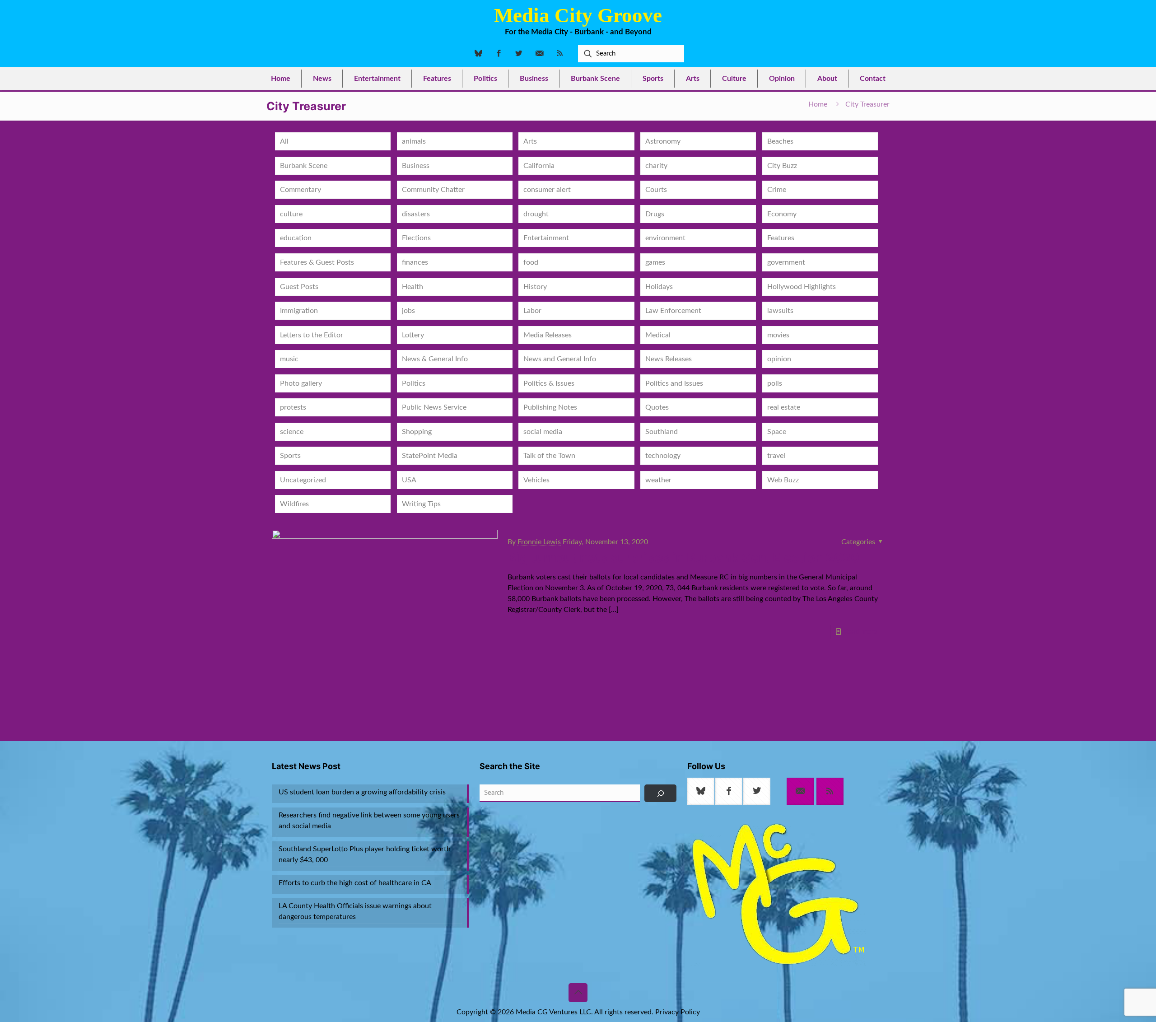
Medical (658, 335)
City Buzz (782, 165)
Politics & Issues (548, 383)
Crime (776, 189)
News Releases (668, 359)
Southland (661, 431)
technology (663, 455)
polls (774, 383)
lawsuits (780, 310)
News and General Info (559, 359)
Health (412, 286)
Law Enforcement (673, 310)
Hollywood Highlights (801, 286)
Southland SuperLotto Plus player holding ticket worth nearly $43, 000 (365, 854)
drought (536, 214)
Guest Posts (299, 286)
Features (780, 238)
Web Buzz (783, 480)
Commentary (300, 189)
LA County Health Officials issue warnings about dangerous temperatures (355, 911)
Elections (416, 238)
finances (415, 262)
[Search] (660, 793)
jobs (408, 310)
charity (656, 165)
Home (817, 104)
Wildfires (294, 504)
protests (293, 407)
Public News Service (434, 407)
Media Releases (547, 335)
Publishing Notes (550, 407)
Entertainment (546, 238)
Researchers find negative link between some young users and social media (369, 821)
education (296, 238)
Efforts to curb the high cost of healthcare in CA (355, 883)
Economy (782, 214)
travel (776, 455)
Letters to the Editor (311, 335)
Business (415, 165)
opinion (779, 359)
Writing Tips (421, 504)
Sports (290, 455)
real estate (783, 407)
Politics (413, 383)
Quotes (657, 407)
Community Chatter (433, 189)
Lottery (413, 335)
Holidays (659, 286)
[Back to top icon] (578, 992)
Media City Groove (578, 15)
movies (778, 335)
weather (658, 480)
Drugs (654, 214)
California (539, 165)
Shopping (417, 431)
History (535, 286)
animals (414, 141)
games (655, 262)
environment (665, 238)
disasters (416, 214)
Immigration (299, 310)
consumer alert (547, 189)
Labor (532, 310)
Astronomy (663, 141)
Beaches (780, 141)
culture (291, 214)
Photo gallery (301, 383)
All (284, 141)
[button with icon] (700, 791)
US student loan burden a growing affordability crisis (362, 792)
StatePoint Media (429, 455)
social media (542, 431)
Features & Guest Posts (317, 262)
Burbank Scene (303, 165)
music (289, 359)
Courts (656, 189)
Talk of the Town (549, 455)
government (786, 262)
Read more (860, 631)
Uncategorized (303, 480)
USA (409, 480)
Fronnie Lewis (539, 542)
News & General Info (435, 359)
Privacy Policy (677, 1012)
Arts (530, 141)
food (530, 262)
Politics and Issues (674, 383)
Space (776, 431)
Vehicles (536, 480)
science (291, 431)
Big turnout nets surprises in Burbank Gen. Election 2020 (683, 557)
